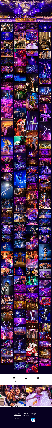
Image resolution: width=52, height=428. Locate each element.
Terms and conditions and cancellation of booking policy (36, 424)
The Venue (12, 406)
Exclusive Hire (27, 1)
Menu (23, 1)
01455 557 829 (24, 419)
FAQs (17, 406)
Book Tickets (39, 1)
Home (12, 1)
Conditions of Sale (21, 406)
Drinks (25, 1)
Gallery (30, 1)
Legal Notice (26, 406)
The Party (19, 1)
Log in (42, 1)
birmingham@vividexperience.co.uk (26, 415)
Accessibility (34, 406)
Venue (21, 1)
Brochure (33, 1)
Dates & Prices (15, 1)
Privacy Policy (30, 406)
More (35, 1)
